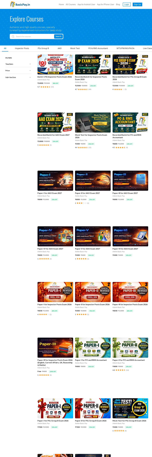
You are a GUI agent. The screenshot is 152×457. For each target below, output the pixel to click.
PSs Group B (43, 48)
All (5, 48)
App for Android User (86, 4)
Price (7, 70)
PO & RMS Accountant (98, 48)
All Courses (71, 4)
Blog (118, 4)
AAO (60, 48)
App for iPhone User (105, 4)
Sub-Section (10, 77)
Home (61, 4)
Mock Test (75, 48)
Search (58, 36)
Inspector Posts (22, 48)
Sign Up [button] (137, 4)
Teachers (9, 64)
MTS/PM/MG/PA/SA (125, 48)
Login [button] (126, 4)
